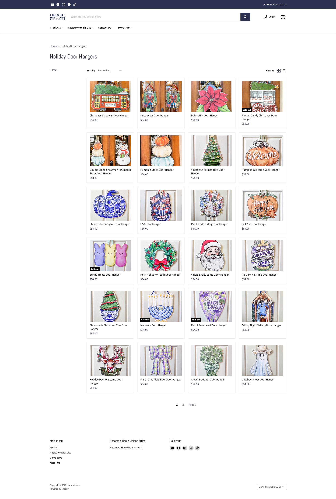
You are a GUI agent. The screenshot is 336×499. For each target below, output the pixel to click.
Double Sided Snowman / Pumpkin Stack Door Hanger (110, 171)
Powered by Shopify (59, 488)
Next (191, 405)
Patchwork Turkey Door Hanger (209, 224)
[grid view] (278, 70)
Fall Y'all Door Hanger (254, 224)
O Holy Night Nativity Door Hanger (261, 325)
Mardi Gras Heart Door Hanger (208, 325)
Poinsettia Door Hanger (205, 115)
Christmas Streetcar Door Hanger (109, 115)
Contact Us (104, 28)
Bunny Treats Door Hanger (105, 275)
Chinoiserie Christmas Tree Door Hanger (109, 327)
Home (53, 46)
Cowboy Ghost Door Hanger (258, 380)
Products (55, 28)
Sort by (91, 70)
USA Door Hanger (150, 224)
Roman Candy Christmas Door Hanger (259, 117)
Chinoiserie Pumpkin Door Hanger (110, 224)
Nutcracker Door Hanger (154, 115)
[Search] (245, 17)
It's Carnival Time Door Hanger (260, 275)
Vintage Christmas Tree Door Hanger (208, 171)
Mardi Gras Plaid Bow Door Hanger (160, 380)
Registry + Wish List (79, 28)
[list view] (283, 70)
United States (273, 4)
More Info (124, 28)
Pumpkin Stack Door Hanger (157, 170)
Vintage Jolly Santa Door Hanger (210, 275)
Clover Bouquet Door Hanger (208, 380)
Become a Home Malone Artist (126, 447)
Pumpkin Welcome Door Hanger (260, 170)
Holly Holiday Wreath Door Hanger (160, 275)
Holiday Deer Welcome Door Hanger (106, 381)
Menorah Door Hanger (153, 325)
